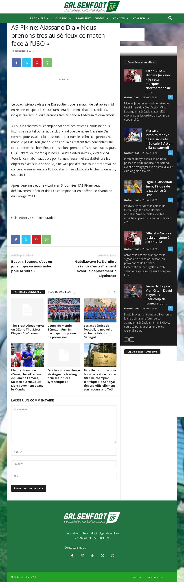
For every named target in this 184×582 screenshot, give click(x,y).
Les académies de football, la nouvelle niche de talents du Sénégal (98, 331)
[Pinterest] (37, 62)
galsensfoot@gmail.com (103, 547)
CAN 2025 (119, 18)
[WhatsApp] (47, 62)
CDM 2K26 (139, 18)
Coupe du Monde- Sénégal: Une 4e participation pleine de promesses (62, 331)
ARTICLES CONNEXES (28, 291)
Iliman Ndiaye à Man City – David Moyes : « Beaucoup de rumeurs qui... (158, 294)
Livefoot (137, 577)
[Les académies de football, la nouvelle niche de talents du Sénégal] (100, 310)
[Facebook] (16, 62)
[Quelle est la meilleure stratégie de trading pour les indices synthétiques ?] (64, 355)
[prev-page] (109, 292)
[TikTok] (92, 556)
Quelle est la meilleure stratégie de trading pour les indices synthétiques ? (64, 376)
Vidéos (100, 18)
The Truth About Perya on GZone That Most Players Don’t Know (27, 329)
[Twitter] (26, 62)
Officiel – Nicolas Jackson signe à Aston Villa (158, 237)
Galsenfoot (131, 97)
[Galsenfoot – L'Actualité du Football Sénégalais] (92, 6)
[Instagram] (82, 556)
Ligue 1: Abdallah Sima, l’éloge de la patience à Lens (158, 188)
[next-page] (114, 292)
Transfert (83, 18)
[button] (170, 18)
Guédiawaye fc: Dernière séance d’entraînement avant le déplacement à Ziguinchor (95, 268)
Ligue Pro (60, 18)
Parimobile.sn (155, 577)
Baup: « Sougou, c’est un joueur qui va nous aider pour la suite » (31, 266)
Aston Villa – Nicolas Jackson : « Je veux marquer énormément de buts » (158, 81)
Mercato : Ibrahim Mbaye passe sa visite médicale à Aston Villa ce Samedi (159, 139)
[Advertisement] (63, 90)
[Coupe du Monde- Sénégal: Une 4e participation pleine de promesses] (64, 310)
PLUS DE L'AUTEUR (60, 291)
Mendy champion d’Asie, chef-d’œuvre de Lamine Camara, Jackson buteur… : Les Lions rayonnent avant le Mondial (27, 379)
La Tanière (37, 18)
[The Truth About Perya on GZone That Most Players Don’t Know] (27, 310)
